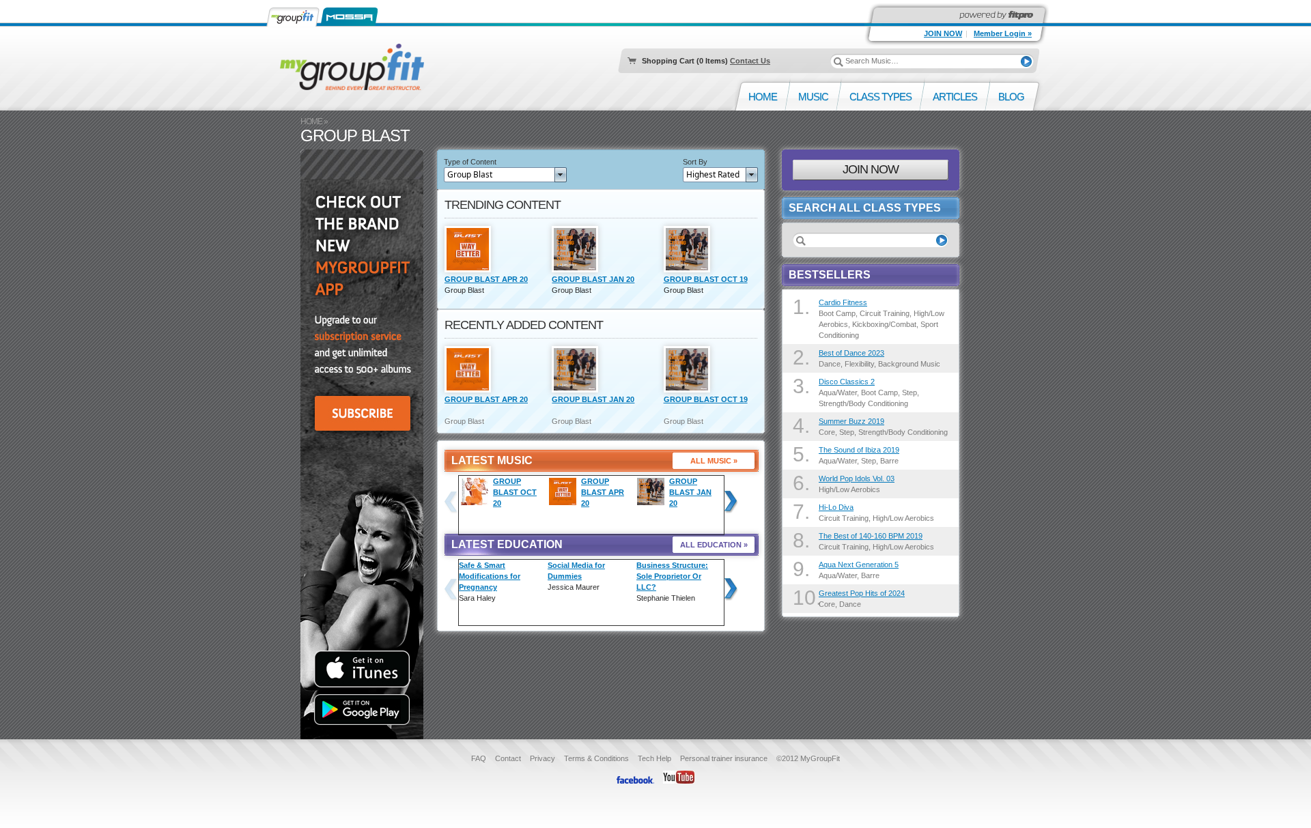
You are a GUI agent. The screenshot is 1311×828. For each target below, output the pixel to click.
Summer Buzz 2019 (851, 421)
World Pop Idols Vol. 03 (856, 478)
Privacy (542, 758)
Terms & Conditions (596, 758)
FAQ (478, 758)
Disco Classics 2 (847, 381)
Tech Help (654, 758)
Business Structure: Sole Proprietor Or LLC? (672, 576)
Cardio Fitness (843, 302)
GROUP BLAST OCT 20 (515, 492)
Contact (508, 758)
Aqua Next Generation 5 (859, 564)
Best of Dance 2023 (851, 353)
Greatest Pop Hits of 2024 (862, 593)
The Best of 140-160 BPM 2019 (870, 536)
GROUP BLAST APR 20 (486, 279)
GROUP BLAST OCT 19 (706, 279)
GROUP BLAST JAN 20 (593, 279)
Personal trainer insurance (723, 758)
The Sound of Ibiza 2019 (859, 450)
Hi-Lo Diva (836, 507)
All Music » (713, 461)
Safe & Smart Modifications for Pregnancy (489, 576)
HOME (311, 121)
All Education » (714, 545)
